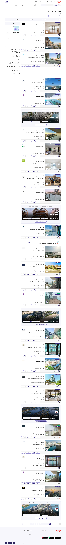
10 (31, 524)
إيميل (33, 35)
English (25, 543)
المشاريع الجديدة (46, 1)
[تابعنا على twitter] (9, 543)
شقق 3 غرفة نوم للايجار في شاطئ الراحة (14, 63)
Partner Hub (30, 533)
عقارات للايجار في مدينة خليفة (16, 52)
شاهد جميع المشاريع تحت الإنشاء (41, 124)
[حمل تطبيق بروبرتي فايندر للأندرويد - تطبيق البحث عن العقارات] (51, 538)
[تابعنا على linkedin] (6, 543)
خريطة (58, 16)
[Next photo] (60, 28)
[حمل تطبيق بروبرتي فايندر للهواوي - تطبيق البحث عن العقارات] (45, 538)
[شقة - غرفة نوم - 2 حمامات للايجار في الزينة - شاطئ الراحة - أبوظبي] (41, 396)
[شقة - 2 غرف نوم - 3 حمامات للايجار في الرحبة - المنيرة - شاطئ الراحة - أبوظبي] (41, 431)
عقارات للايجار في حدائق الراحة (16, 55)
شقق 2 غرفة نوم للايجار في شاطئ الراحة (14, 60)
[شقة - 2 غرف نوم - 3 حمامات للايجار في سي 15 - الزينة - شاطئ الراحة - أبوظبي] (41, 150)
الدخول (6, 1)
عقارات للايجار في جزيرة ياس (16, 51)
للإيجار (51, 1)
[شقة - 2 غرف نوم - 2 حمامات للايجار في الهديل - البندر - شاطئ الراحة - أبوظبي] (41, 284)
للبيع (54, 1)
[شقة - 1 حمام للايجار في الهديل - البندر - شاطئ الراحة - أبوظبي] (41, 493)
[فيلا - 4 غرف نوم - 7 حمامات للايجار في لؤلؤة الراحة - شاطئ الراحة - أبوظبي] (41, 181)
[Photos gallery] (53, 28)
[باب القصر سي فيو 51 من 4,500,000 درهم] (40, 214)
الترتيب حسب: (12, 16)
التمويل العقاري (29, 1)
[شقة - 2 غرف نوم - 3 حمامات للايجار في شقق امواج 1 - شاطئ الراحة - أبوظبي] (41, 447)
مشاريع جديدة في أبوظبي (16, 74)
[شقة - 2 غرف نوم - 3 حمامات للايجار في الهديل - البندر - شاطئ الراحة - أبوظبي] (41, 477)
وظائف (45, 534)
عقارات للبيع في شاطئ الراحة (16, 70)
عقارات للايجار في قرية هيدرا (16, 56)
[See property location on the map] (47, 32)
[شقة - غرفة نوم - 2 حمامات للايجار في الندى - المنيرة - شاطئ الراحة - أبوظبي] (41, 462)
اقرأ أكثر (17, 43)
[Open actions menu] (22, 35)
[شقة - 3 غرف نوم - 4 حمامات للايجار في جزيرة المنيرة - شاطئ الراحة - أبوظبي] (41, 29)
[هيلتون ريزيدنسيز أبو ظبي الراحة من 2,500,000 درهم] (40, 117)
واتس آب (28, 35)
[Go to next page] (22, 524)
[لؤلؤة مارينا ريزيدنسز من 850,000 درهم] (40, 510)
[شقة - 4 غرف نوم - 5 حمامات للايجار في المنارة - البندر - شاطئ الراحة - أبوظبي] (41, 100)
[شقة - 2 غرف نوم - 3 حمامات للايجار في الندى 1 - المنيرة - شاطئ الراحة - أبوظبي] (41, 85)
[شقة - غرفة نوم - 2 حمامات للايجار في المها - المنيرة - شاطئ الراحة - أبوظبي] (41, 350)
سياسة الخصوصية (52, 543)
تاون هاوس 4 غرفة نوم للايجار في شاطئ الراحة (13, 66)
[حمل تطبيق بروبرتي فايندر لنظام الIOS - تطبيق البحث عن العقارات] (58, 538)
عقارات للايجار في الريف (17, 53)
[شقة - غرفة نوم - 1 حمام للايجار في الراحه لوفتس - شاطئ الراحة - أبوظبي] (41, 232)
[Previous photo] (46, 28)
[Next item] (6, 32)
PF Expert (30, 534)
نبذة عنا (45, 533)
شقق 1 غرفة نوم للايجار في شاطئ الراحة (14, 62)
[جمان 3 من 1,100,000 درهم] (40, 413)
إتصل (37, 35)
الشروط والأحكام (58, 543)
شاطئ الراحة (56, 5)
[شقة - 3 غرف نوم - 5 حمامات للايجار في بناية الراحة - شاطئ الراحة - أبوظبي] (41, 166)
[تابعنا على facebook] (11, 543)
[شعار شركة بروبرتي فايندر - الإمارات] (59, 1)
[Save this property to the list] (24, 35)
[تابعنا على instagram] (14, 543)
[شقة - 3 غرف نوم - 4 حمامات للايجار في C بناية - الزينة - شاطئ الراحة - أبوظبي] (41, 135)
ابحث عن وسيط (35, 1)
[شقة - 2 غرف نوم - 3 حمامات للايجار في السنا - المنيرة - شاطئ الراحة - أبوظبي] (41, 196)
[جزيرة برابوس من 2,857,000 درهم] (40, 317)
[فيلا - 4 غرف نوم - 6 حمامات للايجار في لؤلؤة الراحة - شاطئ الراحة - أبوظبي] (41, 44)
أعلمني (29, 242)
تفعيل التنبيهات (51, 16)
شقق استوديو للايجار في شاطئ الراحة (14, 65)
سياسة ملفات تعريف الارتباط (45, 543)
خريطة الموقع (38, 543)
